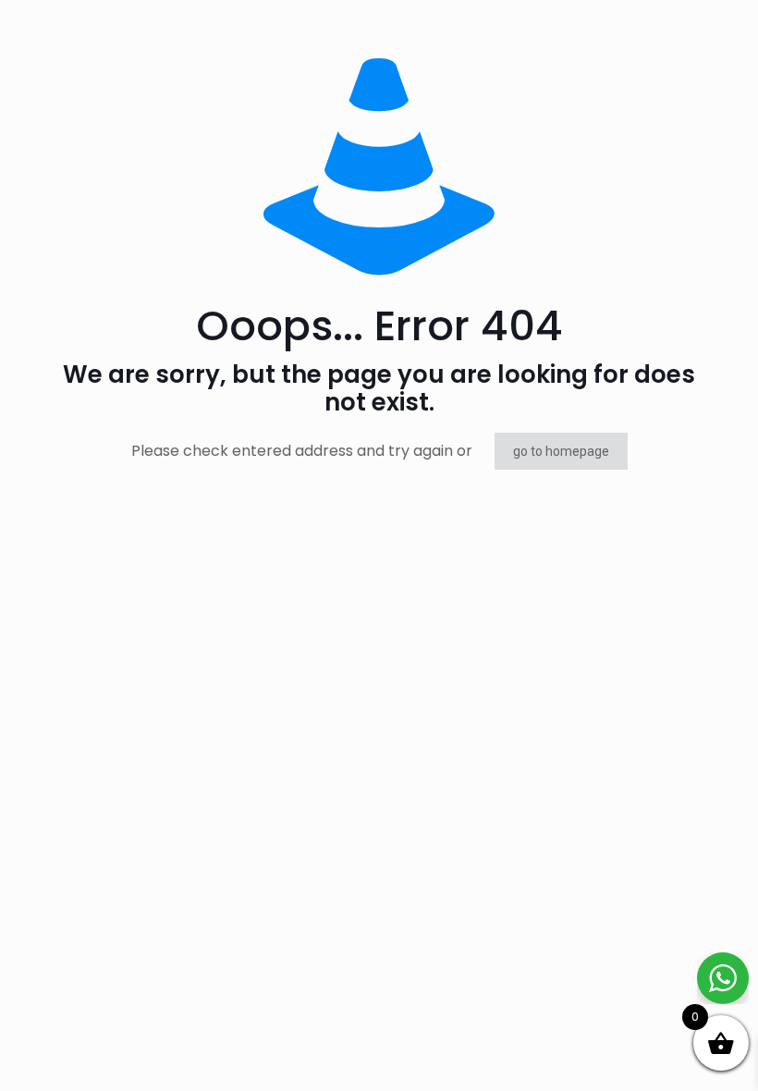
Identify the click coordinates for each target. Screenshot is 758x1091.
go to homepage (561, 451)
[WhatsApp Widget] (723, 978)
